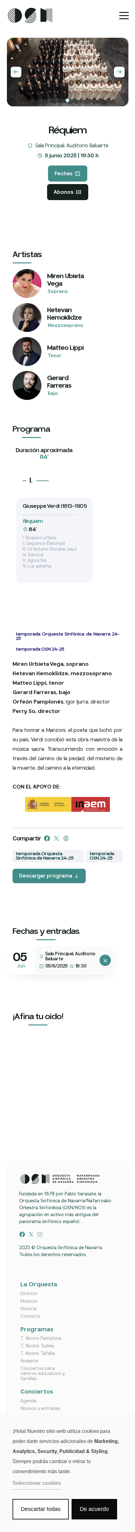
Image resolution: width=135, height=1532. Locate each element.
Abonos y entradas (40, 1409)
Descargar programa (45, 876)
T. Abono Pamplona (40, 1338)
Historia (28, 1309)
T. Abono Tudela (37, 1346)
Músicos (28, 1301)
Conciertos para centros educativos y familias (42, 1374)
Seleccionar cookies (37, 1483)
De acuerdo (94, 1509)
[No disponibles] (105, 960)
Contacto (30, 1316)
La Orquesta (38, 1285)
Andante (29, 1361)
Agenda (28, 1401)
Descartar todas (41, 1509)
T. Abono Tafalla (37, 1353)
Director (29, 1294)
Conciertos (36, 1392)
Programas (36, 1330)
